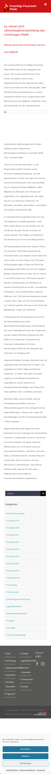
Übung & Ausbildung (16, 635)
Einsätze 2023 (13, 549)
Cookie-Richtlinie (12, 770)
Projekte (10, 620)
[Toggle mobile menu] (45, 4)
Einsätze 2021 (13, 535)
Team (7, 653)
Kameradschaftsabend (17, 613)
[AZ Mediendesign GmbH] (40, 714)
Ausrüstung (9, 660)
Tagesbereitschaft (9, 667)
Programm (9, 693)
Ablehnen (26, 756)
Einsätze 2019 (13, 520)
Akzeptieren (25, 749)
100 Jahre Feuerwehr (9, 684)
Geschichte (9, 675)
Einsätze (25, 653)
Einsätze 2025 (13, 563)
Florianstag (12, 585)
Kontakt (24, 686)
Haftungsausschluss (24, 714)
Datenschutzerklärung (27, 770)
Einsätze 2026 (13, 570)
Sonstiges (11, 627)
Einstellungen (25, 763)
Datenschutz (10, 714)
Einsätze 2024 (13, 556)
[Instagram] (43, 664)
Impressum (41, 770)
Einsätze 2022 (13, 542)
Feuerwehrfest (13, 577)
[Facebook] (37, 664)
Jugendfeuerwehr (14, 606)
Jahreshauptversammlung (18, 599)
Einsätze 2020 (13, 527)
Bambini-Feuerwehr (16, 513)
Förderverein (12, 592)
